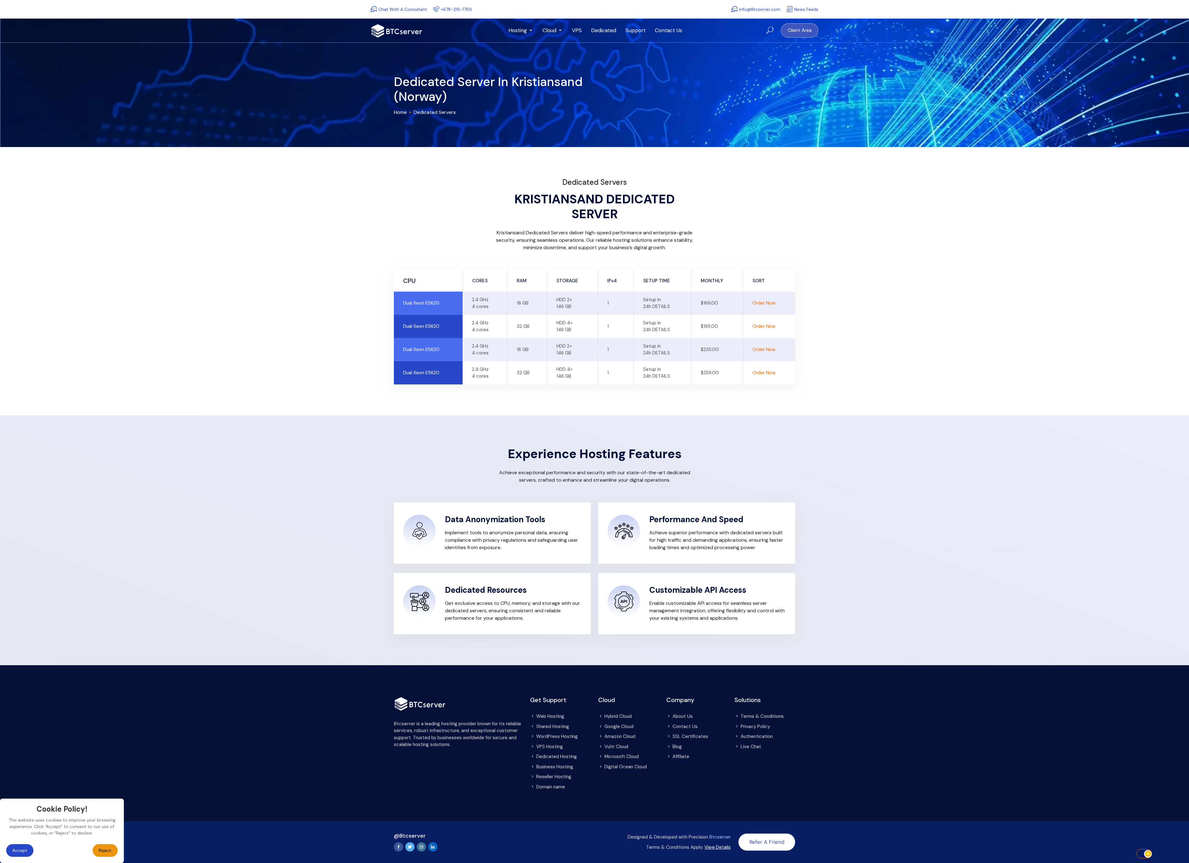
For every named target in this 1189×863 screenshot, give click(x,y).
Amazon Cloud (619, 736)
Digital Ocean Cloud (625, 767)
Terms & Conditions (762, 716)
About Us (683, 716)
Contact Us (668, 30)
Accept (19, 850)
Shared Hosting (552, 726)
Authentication (757, 736)
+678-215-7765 (456, 9)
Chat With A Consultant (402, 9)
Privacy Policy (755, 726)
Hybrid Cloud (618, 716)
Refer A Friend (766, 842)
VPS (577, 30)
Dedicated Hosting (556, 756)
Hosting (517, 30)
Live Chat (751, 747)
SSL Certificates (690, 736)
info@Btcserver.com (759, 9)
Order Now (763, 303)
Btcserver (720, 837)
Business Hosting (554, 767)
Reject (105, 850)
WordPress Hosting (557, 736)
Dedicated (603, 30)
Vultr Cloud (616, 747)
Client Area (800, 30)
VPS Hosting (549, 747)
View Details (717, 847)
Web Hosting (550, 716)
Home (400, 112)
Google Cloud (619, 726)
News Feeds (806, 9)
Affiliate (681, 756)
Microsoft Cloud (621, 756)
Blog (677, 747)
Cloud (549, 30)
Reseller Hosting (553, 777)
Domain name (550, 787)
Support (635, 30)
